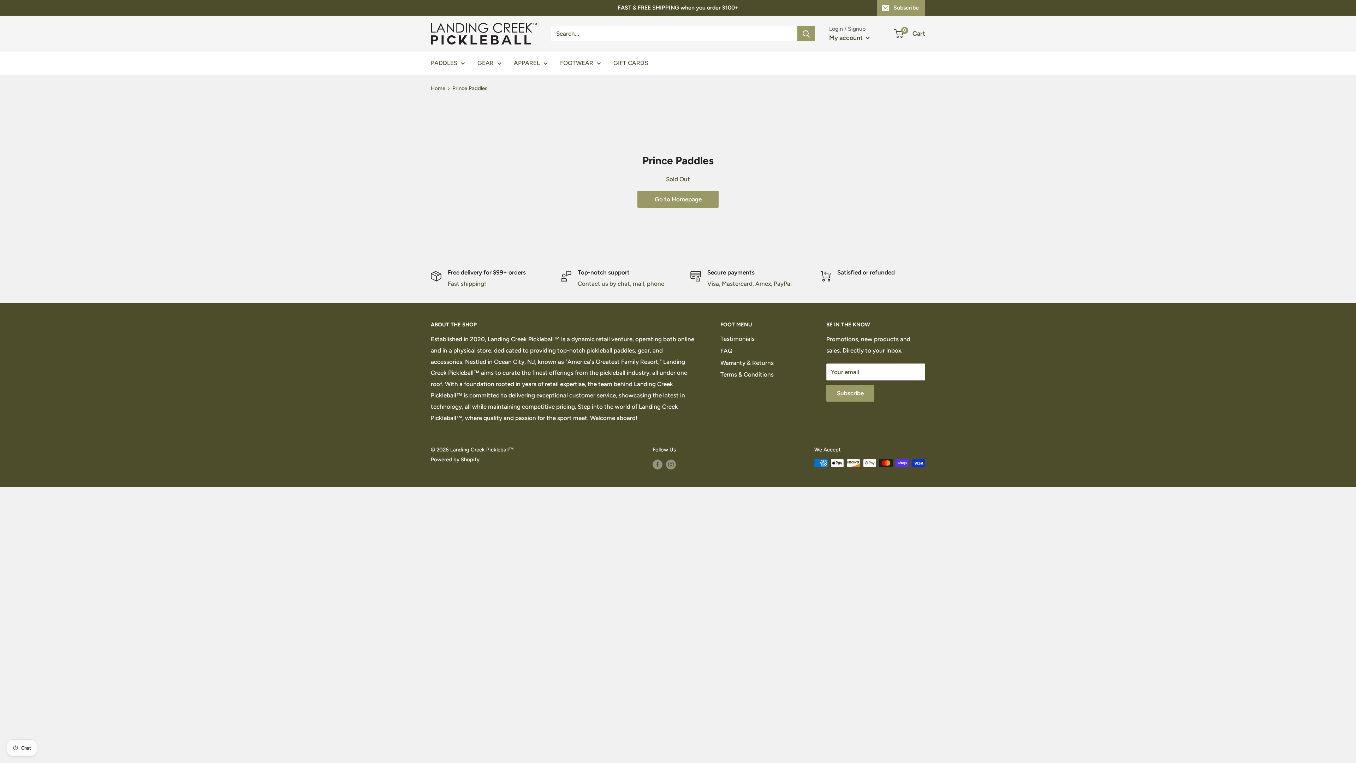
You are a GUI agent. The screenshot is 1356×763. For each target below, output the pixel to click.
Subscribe (906, 7)
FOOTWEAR (576, 62)
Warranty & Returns (747, 362)
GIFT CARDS (630, 62)
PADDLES (444, 62)
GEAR (485, 62)
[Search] (806, 33)
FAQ (726, 350)
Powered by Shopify (455, 459)
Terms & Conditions (747, 374)
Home (438, 88)
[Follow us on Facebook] (657, 464)
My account (846, 38)
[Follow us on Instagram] (671, 464)
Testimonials (737, 338)
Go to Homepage (678, 199)
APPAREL (527, 62)
